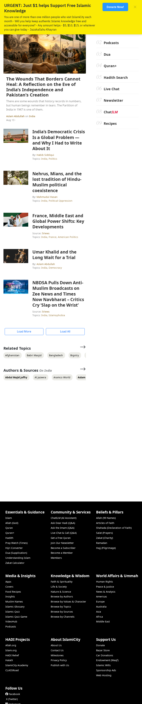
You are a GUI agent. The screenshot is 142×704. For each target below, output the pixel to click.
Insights (10, 596)
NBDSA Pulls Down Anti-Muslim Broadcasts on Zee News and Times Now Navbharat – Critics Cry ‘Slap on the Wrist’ (58, 294)
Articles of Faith (105, 523)
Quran (9, 527)
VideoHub (11, 621)
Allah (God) (11, 523)
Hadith (9, 537)
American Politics (68, 237)
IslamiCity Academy (16, 665)
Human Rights (104, 581)
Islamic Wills (103, 665)
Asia (98, 611)
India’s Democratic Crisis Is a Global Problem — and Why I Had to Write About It (58, 140)
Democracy (55, 267)
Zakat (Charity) (104, 537)
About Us (56, 645)
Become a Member (62, 552)
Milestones (57, 655)
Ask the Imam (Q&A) (62, 527)
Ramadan (101, 543)
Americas (101, 596)
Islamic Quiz (12, 611)
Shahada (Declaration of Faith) (114, 527)
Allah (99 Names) (106, 518)
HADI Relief (12, 655)
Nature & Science (61, 591)
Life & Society (59, 586)
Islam (8, 518)
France (52, 237)
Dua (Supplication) (16, 552)
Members (56, 557)
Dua (107, 54)
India (32, 116)
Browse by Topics (61, 606)
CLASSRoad (12, 670)
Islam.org (11, 650)
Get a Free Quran (61, 537)
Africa (99, 616)
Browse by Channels (62, 616)
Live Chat (111, 89)
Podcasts (111, 42)
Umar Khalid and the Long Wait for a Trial (54, 254)
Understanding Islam (17, 557)
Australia (101, 606)
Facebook (14, 694)
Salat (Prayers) (104, 532)
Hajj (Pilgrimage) (106, 548)
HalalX (9, 660)
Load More (24, 331)
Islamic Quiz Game (16, 616)
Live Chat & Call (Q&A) (64, 532)
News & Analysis (105, 591)
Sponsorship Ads (106, 670)
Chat (111, 112)
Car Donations (104, 655)
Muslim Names (14, 601)
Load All (65, 331)
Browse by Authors (62, 596)
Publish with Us (60, 665)
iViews (46, 233)
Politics (53, 158)
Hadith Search (116, 77)
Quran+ (110, 66)
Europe (100, 601)
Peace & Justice (105, 586)
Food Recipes (13, 591)
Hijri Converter (14, 548)
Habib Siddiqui (45, 155)
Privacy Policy (59, 660)
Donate (100, 645)
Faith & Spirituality (61, 581)
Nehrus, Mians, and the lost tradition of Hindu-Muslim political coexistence (57, 182)
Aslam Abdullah (15, 116)
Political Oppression (60, 200)
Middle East (103, 621)
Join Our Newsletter (62, 543)
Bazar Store (103, 650)
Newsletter (113, 100)
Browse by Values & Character (68, 601)
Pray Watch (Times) (16, 543)
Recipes (110, 123)
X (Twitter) (12, 699)
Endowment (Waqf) (107, 660)
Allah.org (10, 645)
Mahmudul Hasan (47, 197)
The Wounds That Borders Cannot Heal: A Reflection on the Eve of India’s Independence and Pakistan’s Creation (43, 87)
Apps (8, 581)
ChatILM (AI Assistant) (63, 518)
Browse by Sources (62, 611)
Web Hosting (103, 675)
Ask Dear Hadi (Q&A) (63, 523)
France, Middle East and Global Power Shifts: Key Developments (58, 221)
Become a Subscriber (63, 548)
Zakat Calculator (14, 562)
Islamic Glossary (14, 606)
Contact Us (57, 650)
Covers (9, 586)
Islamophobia (57, 315)
